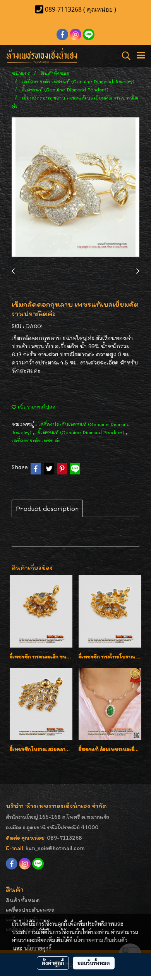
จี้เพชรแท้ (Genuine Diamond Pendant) (82, 432)
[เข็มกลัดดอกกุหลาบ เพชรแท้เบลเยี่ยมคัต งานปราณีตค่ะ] (75, 187)
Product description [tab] (47, 508)
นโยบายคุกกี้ (37, 948)
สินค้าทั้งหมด (23, 900)
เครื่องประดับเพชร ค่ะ (36, 440)
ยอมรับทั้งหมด (93, 962)
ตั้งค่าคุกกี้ (53, 962)
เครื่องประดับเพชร (30, 909)
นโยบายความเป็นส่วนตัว (100, 939)
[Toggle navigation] (140, 55)
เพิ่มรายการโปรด (35, 407)
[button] (123, 56)
